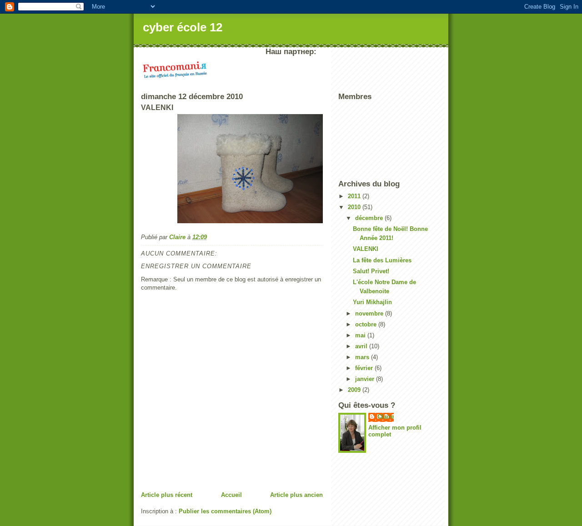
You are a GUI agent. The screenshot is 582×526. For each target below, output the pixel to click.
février (365, 368)
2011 (355, 196)
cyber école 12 (182, 27)
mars (363, 357)
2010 (355, 207)
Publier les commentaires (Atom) (225, 511)
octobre (366, 324)
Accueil (231, 494)
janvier (365, 379)
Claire (385, 416)
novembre (370, 313)
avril (362, 346)
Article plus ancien (296, 494)
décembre (370, 218)
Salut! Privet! (371, 271)
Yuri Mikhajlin (372, 302)
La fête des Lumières (382, 260)
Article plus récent (166, 494)
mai (361, 335)
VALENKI (365, 248)
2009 (355, 389)
